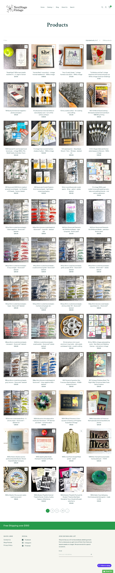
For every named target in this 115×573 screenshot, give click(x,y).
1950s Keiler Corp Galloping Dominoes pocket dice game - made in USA (99, 497)
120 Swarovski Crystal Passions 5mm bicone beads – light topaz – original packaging (43, 189)
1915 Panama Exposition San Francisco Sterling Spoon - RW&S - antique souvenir (71, 382)
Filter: (5, 40)
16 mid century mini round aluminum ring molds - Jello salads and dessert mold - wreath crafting (71, 344)
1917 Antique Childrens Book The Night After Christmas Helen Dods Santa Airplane (98, 382)
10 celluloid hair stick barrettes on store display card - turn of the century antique (43, 113)
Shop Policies (8, 542)
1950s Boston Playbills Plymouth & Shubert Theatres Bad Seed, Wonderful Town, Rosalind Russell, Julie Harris (71, 498)
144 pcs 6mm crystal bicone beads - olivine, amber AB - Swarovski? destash (71, 306)
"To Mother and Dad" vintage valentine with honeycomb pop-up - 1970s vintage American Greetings (99, 74)
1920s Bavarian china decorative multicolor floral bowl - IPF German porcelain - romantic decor (44, 420)
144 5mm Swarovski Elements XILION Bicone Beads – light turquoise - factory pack (71, 229)
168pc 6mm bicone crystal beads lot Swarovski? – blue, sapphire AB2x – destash (44, 382)
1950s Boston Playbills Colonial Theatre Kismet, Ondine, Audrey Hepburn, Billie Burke (44, 497)
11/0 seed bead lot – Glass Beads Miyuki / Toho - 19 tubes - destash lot (71, 151)
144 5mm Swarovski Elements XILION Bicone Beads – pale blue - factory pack (98, 229)
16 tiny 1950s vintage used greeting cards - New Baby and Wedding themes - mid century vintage (99, 344)
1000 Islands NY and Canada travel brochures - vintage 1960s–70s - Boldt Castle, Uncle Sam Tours (16, 151)
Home (42, 7)
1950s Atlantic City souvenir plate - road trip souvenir (16, 496)
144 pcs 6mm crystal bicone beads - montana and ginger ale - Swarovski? (44, 306)
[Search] (102, 7)
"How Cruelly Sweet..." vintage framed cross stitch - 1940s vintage (71, 73)
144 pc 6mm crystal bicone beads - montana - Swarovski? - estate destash (99, 268)
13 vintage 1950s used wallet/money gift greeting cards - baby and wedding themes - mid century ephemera (99, 190)
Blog (57, 7)
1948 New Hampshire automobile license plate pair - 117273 (99, 458)
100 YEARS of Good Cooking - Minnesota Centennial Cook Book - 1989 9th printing (99, 113)
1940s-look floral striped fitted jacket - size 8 (71, 458)
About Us (64, 7)
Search (72, 7)
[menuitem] (42, 7)
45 (62, 510)
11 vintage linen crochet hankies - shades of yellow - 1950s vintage (43, 150)
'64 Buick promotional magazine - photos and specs (16, 112)
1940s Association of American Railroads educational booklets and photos (99, 420)
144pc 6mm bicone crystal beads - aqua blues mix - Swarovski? (99, 305)
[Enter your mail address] (91, 554)
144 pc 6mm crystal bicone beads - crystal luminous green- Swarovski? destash (44, 268)
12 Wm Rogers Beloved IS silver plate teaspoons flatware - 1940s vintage (99, 151)
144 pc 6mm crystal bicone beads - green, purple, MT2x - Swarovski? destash (71, 268)
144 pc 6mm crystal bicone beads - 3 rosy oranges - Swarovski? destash (16, 268)
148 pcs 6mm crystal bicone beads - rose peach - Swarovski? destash (16, 343)
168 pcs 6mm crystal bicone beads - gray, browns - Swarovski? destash (16, 381)
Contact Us (7, 540)
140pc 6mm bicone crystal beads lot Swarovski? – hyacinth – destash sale (44, 229)
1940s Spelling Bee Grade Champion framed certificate (44, 458)
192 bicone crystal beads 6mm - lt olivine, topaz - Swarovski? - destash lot (16, 420)
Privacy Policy (8, 545)
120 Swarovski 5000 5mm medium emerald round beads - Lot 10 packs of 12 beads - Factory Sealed (16, 189)
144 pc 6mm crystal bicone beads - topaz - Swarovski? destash (16, 305)
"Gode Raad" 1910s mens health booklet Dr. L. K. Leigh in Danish (16, 73)
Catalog (49, 7)
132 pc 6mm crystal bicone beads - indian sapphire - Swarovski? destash (16, 229)
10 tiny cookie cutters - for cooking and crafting (71, 112)
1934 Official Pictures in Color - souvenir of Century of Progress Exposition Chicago (71, 420)
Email (60, 551)
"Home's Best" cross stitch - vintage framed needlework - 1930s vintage (44, 73)
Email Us (108, 571)
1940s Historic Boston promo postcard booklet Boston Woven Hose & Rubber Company (16, 459)
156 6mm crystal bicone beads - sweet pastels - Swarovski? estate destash (43, 344)
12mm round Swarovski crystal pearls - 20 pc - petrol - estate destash (71, 189)
